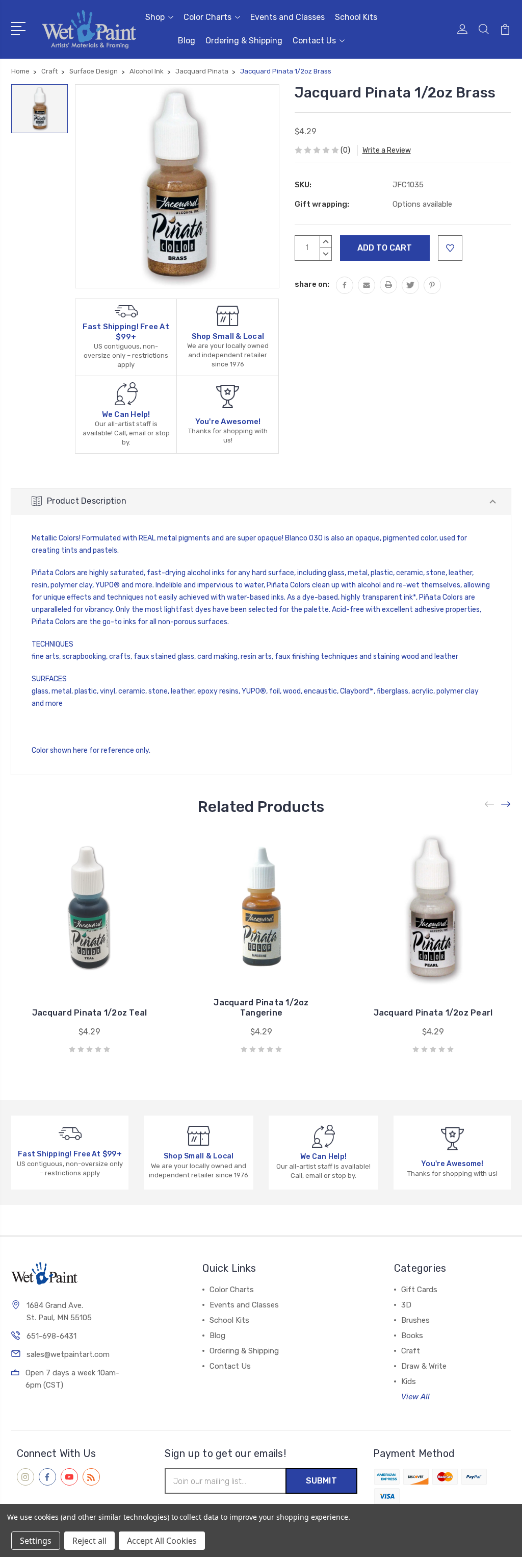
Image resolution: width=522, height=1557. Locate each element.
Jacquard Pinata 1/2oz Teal (89, 1013)
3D (406, 1304)
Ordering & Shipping (243, 40)
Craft (410, 1350)
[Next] (506, 804)
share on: (312, 284)
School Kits (356, 17)
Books (412, 1335)
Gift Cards (419, 1289)
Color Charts (207, 17)
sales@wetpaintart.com (68, 1354)
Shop (155, 17)
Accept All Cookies (162, 1540)
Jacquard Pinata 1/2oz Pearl (433, 1013)
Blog (186, 40)
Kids (408, 1381)
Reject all (89, 1540)
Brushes (415, 1320)
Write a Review (386, 150)
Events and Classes (287, 17)
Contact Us (314, 40)
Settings (35, 1540)
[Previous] (490, 804)
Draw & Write (424, 1366)
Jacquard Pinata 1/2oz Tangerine (261, 1008)
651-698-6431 (51, 1336)
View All (415, 1396)
